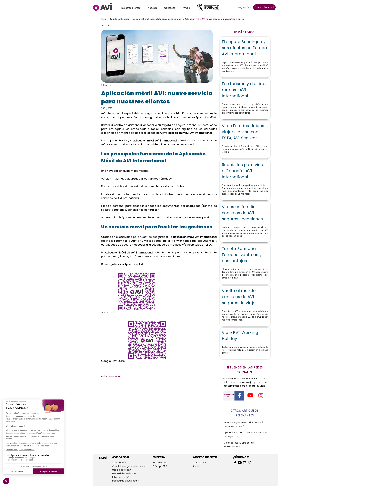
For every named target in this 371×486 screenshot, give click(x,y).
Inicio (103, 19)
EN (244, 7)
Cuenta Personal (264, 7)
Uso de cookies (120, 470)
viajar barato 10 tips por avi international (239, 444)
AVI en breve (159, 462)
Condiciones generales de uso (129, 466)
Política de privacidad (124, 480)
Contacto (169, 8)
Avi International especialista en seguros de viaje (157, 19)
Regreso (107, 85)
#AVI (104, 25)
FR (239, 7)
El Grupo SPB (159, 466)
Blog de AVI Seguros (119, 19)
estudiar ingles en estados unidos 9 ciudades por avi (243, 424)
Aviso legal (118, 462)
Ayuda (186, 8)
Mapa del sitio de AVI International (124, 475)
